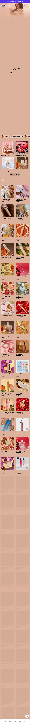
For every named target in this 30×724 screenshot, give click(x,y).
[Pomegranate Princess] (22, 443)
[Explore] (10, 721)
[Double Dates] (7, 327)
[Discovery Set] (22, 366)
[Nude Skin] (7, 463)
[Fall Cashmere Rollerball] (7, 210)
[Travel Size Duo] (22, 463)
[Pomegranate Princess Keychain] (22, 424)
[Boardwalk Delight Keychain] (7, 501)
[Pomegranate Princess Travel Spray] (22, 269)
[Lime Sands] (7, 482)
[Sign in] (25, 721)
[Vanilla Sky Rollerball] (7, 191)
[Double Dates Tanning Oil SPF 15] (7, 540)
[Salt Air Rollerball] (22, 210)
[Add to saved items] (12, 196)
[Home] (5, 721)
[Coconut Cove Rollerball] (22, 249)
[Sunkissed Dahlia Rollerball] (22, 307)
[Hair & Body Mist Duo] (7, 560)
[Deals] (20, 721)
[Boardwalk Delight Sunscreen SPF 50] (22, 540)
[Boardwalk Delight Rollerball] (22, 191)
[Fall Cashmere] (22, 346)
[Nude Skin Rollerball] (7, 366)
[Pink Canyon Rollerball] (22, 230)
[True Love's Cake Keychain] (22, 482)
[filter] (2, 180)
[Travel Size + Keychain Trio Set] (7, 598)
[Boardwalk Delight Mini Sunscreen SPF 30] (22, 579)
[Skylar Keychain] (22, 521)
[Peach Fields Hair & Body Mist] (7, 404)
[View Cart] (15, 721)
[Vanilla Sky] (7, 230)
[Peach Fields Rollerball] (7, 288)
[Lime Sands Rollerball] (22, 327)
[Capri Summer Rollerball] (7, 269)
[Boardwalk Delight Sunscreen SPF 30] (7, 424)
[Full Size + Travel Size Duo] (22, 560)
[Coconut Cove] (22, 385)
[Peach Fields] (7, 443)
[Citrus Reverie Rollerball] (7, 385)
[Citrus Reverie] (22, 501)
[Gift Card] (7, 579)
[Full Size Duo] (7, 346)
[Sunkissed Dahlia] (22, 404)
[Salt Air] (22, 288)
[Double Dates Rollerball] (7, 249)
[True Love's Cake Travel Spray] (7, 307)
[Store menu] (3, 5)
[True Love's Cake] (7, 521)
